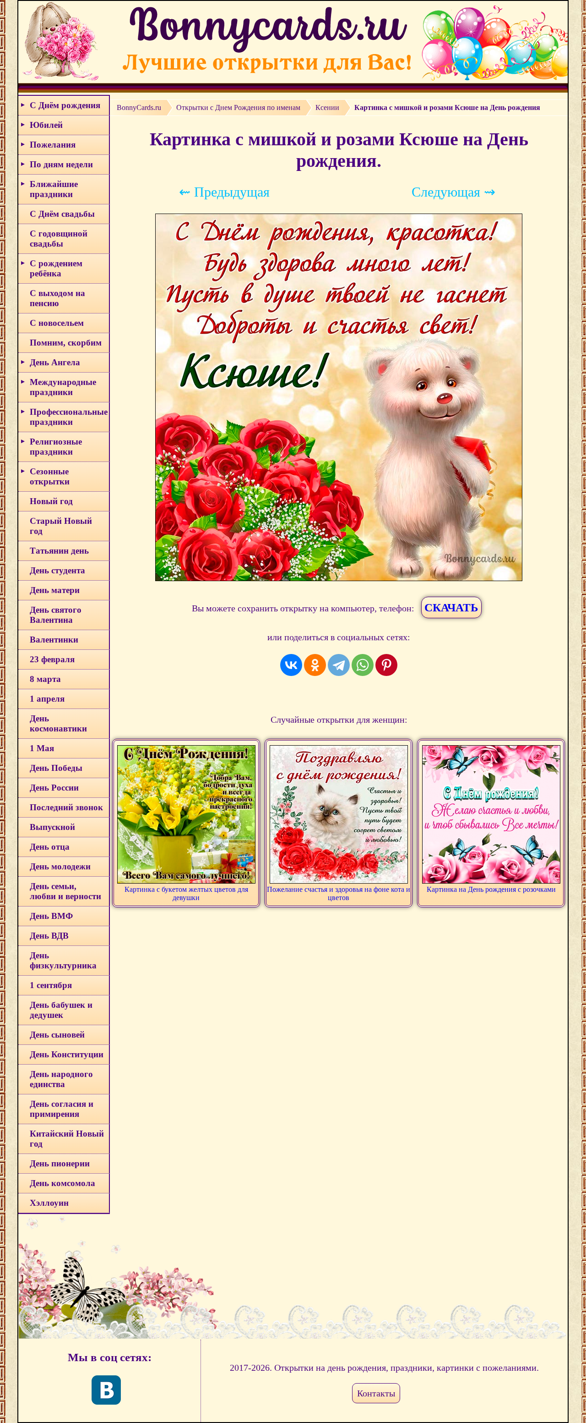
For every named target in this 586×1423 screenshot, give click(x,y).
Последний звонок (66, 807)
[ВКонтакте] (291, 665)
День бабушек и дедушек (61, 1010)
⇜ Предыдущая (224, 191)
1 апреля (47, 698)
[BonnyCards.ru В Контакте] (106, 1390)
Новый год (51, 501)
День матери (55, 590)
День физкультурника (63, 960)
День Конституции (66, 1054)
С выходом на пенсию (57, 298)
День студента (57, 570)
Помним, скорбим (66, 342)
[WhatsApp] (363, 665)
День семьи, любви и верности (65, 891)
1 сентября (51, 985)
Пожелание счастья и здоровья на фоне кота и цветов (338, 893)
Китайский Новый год (67, 1138)
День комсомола (62, 1183)
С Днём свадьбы (62, 214)
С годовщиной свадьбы (58, 238)
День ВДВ (49, 935)
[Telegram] (339, 665)
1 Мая (42, 748)
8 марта (45, 679)
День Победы (56, 768)
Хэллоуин (49, 1203)
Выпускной (52, 827)
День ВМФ (51, 916)
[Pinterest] (386, 665)
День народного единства (61, 1079)
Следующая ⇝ (453, 191)
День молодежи (60, 866)
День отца (50, 847)
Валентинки (54, 639)
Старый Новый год (61, 526)
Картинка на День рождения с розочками (491, 889)
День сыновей (57, 1034)
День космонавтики (58, 723)
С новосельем (57, 323)
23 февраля (52, 659)
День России (54, 787)
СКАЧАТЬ (451, 607)
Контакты (376, 1393)
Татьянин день (59, 550)
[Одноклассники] (315, 665)
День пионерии (60, 1163)
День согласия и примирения (61, 1109)
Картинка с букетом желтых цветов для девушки (186, 893)
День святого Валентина (55, 615)
